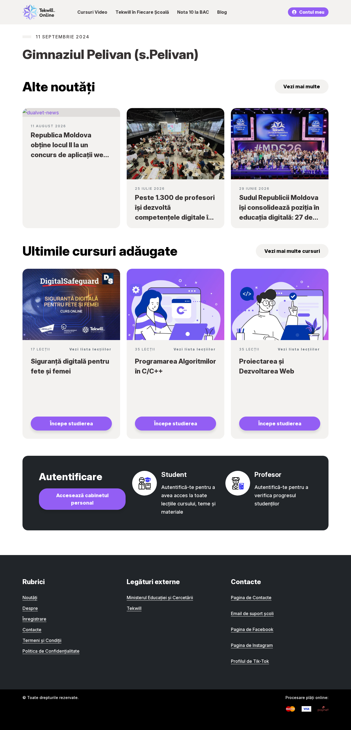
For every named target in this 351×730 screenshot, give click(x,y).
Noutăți (29, 597)
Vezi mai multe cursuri (292, 251)
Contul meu (311, 12)
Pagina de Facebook (252, 629)
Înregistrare (34, 619)
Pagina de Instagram (252, 645)
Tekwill (134, 608)
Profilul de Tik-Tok (250, 661)
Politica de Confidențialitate (51, 651)
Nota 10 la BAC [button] (193, 12)
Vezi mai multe (301, 86)
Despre (30, 608)
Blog (222, 12)
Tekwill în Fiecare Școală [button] (142, 12)
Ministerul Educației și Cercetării (160, 597)
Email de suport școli (252, 613)
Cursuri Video (92, 12)
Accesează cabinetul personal (82, 499)
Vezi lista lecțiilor (90, 349)
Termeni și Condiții (41, 640)
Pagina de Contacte (251, 597)
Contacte (31, 629)
